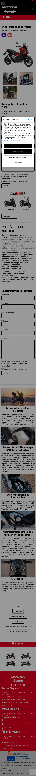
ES (28, 119)
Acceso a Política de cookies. (13, 140)
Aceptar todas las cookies (18, 151)
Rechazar (18, 146)
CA (31, 119)
